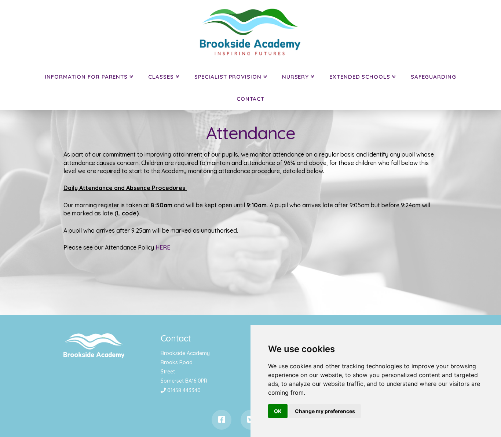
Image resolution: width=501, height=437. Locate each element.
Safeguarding (433, 76)
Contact (250, 98)
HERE (163, 247)
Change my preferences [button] (325, 411)
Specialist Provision (228, 76)
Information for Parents (86, 76)
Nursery (295, 76)
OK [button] (278, 411)
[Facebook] (221, 420)
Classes (160, 76)
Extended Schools (359, 76)
